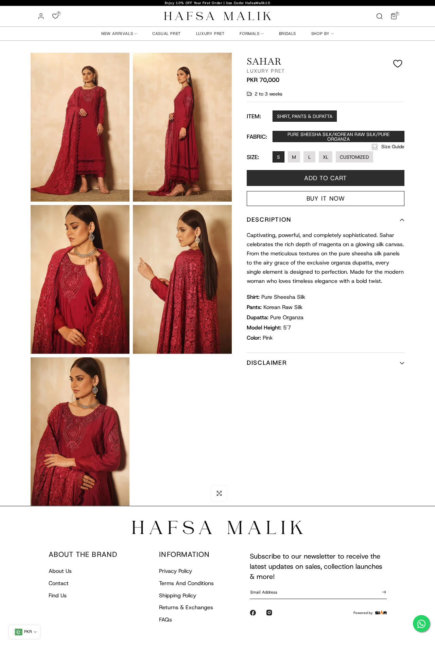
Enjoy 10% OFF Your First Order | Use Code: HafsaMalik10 (218, 3)
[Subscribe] (383, 592)
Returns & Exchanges (186, 607)
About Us (60, 571)
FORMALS (249, 33)
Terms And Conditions (186, 583)
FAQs (165, 619)
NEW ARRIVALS (117, 33)
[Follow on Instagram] (269, 613)
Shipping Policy (177, 595)
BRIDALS (287, 33)
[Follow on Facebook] (253, 613)
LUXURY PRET (210, 33)
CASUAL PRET (166, 33)
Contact (59, 583)
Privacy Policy (175, 571)
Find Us (58, 595)
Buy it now (326, 199)
